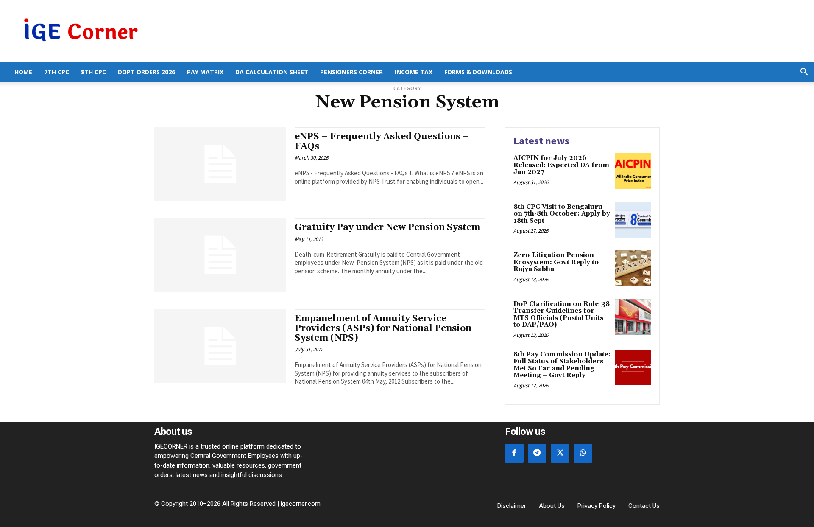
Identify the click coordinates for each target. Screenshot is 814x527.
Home (23, 72)
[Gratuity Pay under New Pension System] (220, 255)
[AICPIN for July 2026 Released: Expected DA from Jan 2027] (633, 171)
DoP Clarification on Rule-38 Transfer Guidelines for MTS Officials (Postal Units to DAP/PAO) (561, 314)
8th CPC (93, 72)
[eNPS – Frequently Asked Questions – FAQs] (220, 164)
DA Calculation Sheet (271, 72)
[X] (560, 453)
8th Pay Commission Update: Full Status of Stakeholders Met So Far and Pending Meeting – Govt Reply (561, 365)
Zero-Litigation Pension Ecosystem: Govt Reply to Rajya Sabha (556, 262)
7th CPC (56, 72)
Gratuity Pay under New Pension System (387, 227)
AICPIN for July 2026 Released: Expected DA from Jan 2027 (561, 165)
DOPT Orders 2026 (146, 72)
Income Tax (413, 72)
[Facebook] (514, 453)
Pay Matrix (205, 72)
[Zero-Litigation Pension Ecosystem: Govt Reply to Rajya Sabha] (633, 268)
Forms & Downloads (478, 72)
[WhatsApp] (583, 453)
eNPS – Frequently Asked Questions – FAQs (382, 141)
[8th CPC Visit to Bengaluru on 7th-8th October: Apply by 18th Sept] (633, 220)
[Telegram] (537, 453)
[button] (804, 73)
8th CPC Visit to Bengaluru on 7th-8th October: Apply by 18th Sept (561, 214)
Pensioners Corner (351, 72)
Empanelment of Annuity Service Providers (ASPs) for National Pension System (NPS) (383, 328)
